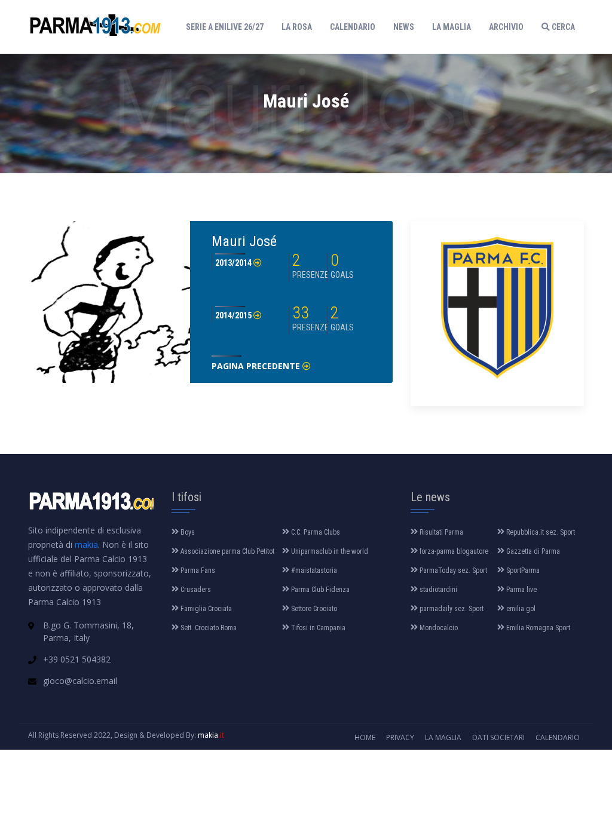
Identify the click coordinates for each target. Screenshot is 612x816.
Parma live (520, 589)
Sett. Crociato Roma (208, 628)
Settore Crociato (313, 609)
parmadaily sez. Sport (451, 609)
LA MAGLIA (451, 27)
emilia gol (520, 609)
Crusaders (195, 589)
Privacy (400, 737)
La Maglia (443, 737)
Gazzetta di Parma (532, 551)
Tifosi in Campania (317, 628)
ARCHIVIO (506, 27)
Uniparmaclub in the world (328, 551)
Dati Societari (498, 737)
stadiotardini (437, 589)
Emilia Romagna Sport (537, 628)
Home (364, 737)
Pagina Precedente (257, 366)
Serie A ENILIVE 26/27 (228, 27)
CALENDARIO (352, 27)
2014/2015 (234, 315)
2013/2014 (234, 263)
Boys (187, 532)
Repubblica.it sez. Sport (539, 532)
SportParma (522, 570)
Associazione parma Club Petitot (226, 551)
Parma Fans (197, 570)
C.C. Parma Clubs (314, 532)
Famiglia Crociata (205, 609)
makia (86, 544)
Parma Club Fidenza (319, 589)
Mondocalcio (438, 628)
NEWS (403, 27)
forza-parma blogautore (453, 551)
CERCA (562, 27)
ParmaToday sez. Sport (452, 570)
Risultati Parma (440, 532)
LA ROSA (296, 27)
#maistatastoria (313, 570)
